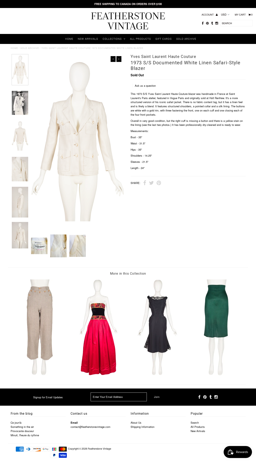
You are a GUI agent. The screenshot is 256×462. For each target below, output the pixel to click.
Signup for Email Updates (48, 397)
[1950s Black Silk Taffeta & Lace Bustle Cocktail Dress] (157, 374)
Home (69, 38)
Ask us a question (145, 85)
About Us (136, 422)
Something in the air (22, 427)
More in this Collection (128, 273)
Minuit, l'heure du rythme (25, 435)
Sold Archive (186, 38)
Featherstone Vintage (99, 448)
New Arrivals (88, 38)
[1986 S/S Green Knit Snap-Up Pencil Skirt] (216, 374)
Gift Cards (163, 38)
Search (195, 422)
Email (74, 422)
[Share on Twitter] (151, 183)
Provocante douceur (22, 431)
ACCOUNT (208, 14)
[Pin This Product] (159, 183)
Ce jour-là (16, 422)
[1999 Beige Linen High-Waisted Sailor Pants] (39, 374)
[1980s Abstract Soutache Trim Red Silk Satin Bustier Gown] (98, 374)
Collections (112, 38)
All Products (140, 38)
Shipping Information (142, 427)
